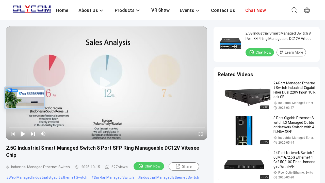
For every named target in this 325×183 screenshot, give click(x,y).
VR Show (160, 10)
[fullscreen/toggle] (201, 134)
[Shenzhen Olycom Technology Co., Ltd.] (32, 8)
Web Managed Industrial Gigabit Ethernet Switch (48, 177)
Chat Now (152, 166)
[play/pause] (23, 134)
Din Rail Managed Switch (114, 177)
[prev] (13, 134)
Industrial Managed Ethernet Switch (169, 177)
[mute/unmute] (43, 134)
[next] (33, 134)
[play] (106, 83)
